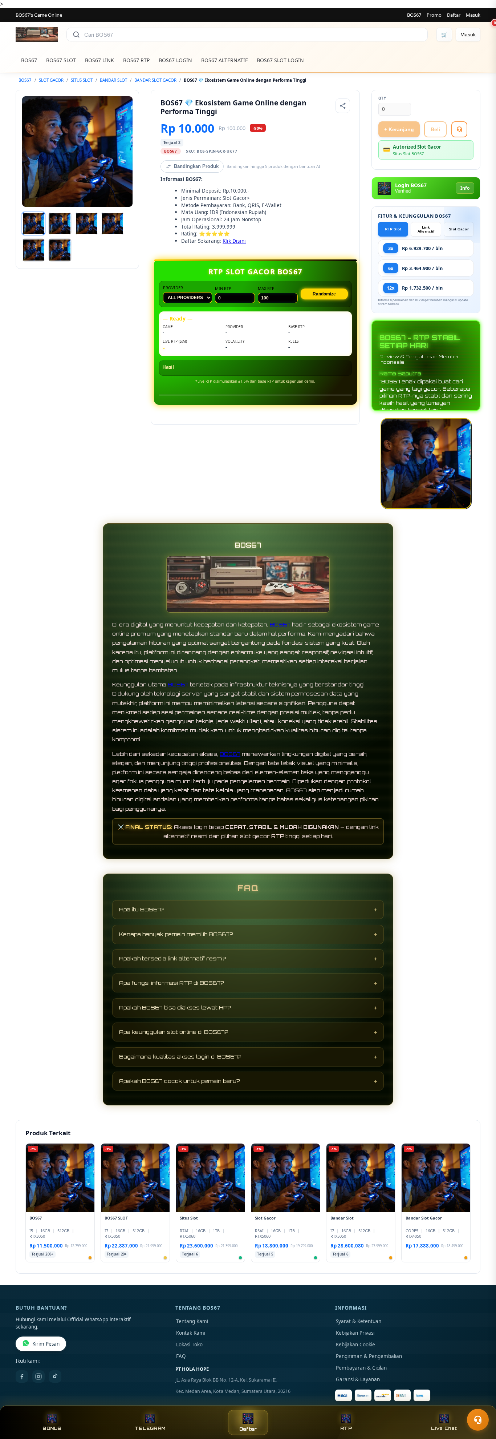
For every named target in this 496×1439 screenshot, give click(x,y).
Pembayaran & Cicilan (361, 1368)
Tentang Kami (192, 1321)
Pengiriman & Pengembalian (369, 1356)
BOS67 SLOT (61, 60)
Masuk (473, 15)
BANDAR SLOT (113, 80)
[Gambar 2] (60, 223)
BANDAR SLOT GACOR (155, 80)
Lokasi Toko (189, 1344)
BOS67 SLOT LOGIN (280, 60)
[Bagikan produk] (343, 105)
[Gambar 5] (33, 250)
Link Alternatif (426, 229)
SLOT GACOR (51, 80)
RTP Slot (393, 229)
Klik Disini (234, 240)
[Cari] (76, 34)
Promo (434, 15)
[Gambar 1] (33, 223)
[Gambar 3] (86, 223)
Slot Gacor (459, 229)
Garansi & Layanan (358, 1379)
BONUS (51, 1428)
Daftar (453, 15)
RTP (346, 1428)
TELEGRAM (150, 1428)
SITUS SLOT (82, 80)
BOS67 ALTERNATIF (224, 60)
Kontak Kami (190, 1333)
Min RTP (223, 288)
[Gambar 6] (60, 250)
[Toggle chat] (478, 1420)
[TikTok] (55, 1376)
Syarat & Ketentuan (358, 1321)
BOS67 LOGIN (175, 60)
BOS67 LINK (99, 60)
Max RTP (266, 288)
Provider (173, 287)
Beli (435, 129)
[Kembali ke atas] (480, 1402)
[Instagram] (38, 1376)
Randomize (324, 294)
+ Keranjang (399, 129)
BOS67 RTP (136, 60)
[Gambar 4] (112, 223)
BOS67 (414, 15)
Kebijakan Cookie (355, 1344)
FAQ (181, 1356)
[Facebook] (22, 1376)
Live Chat (444, 1428)
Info (464, 188)
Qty (382, 98)
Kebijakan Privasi (355, 1333)
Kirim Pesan (46, 1344)
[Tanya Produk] (459, 129)
